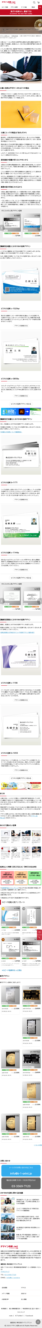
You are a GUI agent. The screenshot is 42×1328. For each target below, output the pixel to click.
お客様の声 (5, 1299)
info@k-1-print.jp (21, 1173)
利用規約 (4, 1308)
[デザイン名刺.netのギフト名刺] (21, 789)
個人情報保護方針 (14, 1308)
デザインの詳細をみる (21, 325)
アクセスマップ (5, 1271)
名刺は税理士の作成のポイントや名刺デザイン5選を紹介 (17, 632)
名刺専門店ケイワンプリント (10, 888)
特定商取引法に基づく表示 (31, 1308)
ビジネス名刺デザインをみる (21, 404)
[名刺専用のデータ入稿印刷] (21, 414)
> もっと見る (38, 1145)
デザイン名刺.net (5, 36)
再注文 (33, 7)
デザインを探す (14, 7)
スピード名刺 (5, 7)
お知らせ (23, 1293)
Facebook (29, 1315)
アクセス (23, 1287)
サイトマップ (21, 1312)
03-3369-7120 (21, 1186)
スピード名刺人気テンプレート (13, 902)
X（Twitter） (19, 1315)
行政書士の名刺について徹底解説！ (11, 432)
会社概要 (4, 1287)
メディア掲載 (5, 1293)
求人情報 (23, 1299)
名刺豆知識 (14, 36)
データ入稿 (23, 7)
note (11, 1315)
